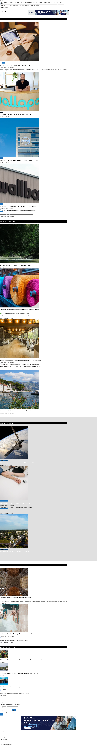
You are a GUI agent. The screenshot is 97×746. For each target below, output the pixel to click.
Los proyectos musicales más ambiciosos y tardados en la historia (14, 693)
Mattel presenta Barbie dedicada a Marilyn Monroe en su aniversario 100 (16, 634)
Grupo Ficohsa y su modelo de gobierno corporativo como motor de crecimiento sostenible (20, 687)
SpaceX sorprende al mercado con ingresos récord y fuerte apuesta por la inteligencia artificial (20, 366)
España (3, 63)
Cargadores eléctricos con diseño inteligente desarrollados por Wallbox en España (18, 206)
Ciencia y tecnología (4, 460)
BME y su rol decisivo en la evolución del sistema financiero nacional (15, 65)
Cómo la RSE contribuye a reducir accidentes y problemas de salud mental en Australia (21, 5)
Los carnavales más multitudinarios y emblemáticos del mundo (14, 640)
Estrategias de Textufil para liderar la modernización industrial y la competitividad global (19, 309)
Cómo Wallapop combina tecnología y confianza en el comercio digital (15, 114)
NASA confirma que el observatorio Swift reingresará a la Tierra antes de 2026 (45, 2)
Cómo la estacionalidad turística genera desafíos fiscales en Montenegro (16, 410)
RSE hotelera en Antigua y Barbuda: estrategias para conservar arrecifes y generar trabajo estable (21, 660)
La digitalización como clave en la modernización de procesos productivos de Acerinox (19, 160)
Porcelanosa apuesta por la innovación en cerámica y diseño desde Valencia (16, 214)
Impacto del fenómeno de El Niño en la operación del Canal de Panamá (14, 2)
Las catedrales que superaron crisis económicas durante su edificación (15, 597)
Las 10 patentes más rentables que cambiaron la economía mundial (14, 316)
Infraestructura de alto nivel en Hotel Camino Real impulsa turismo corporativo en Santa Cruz (20, 360)
